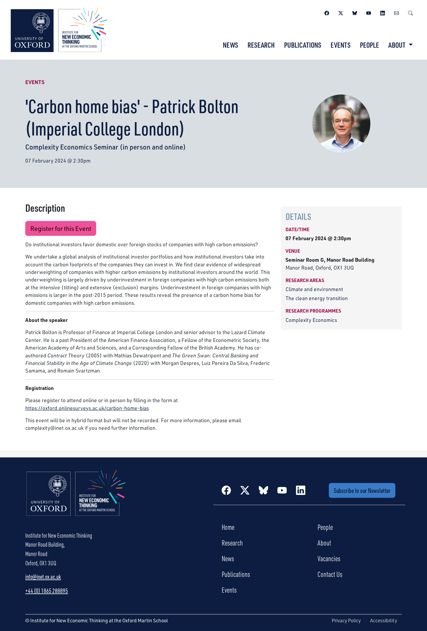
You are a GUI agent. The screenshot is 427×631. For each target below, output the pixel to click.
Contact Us (329, 574)
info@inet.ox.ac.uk (43, 576)
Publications (302, 44)
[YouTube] (369, 12)
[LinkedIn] (383, 12)
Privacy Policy (346, 620)
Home (228, 527)
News (230, 44)
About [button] (397, 44)
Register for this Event (60, 228)
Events (341, 44)
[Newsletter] (396, 12)
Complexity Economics (311, 320)
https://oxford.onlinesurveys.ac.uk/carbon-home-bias (87, 408)
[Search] (410, 12)
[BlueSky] (355, 12)
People (369, 44)
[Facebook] (327, 12)
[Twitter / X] (341, 12)
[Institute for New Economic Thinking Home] (76, 499)
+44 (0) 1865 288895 (46, 590)
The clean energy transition (317, 298)
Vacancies (328, 558)
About (324, 542)
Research (261, 44)
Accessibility (383, 620)
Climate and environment (314, 289)
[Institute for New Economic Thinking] (59, 29)
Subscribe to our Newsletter (362, 490)
